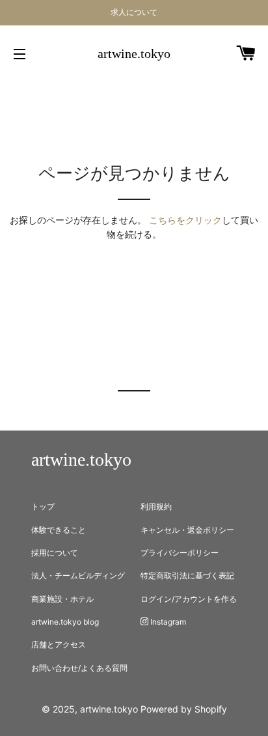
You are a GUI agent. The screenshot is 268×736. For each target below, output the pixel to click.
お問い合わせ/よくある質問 (79, 668)
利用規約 (156, 506)
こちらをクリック (185, 219)
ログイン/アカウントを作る (189, 599)
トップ (43, 506)
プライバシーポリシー (180, 553)
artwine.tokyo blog (65, 622)
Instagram (167, 622)
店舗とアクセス (58, 644)
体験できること (58, 530)
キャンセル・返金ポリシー (187, 530)
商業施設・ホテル (62, 599)
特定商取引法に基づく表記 (187, 575)
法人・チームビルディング (78, 575)
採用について (54, 553)
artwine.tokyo (134, 53)
